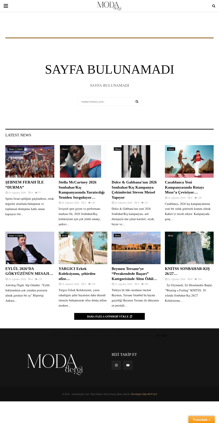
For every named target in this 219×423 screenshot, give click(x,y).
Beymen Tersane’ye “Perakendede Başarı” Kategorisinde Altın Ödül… (134, 274)
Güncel (65, 148)
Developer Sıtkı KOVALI (144, 394)
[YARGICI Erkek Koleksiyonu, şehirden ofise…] (83, 248)
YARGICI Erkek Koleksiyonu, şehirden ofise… (77, 274)
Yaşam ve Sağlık (16, 148)
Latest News (18, 135)
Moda (64, 235)
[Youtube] (128, 365)
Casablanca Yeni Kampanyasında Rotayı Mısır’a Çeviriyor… (184, 187)
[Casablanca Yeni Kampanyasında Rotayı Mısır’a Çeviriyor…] (189, 161)
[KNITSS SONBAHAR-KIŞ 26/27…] (189, 248)
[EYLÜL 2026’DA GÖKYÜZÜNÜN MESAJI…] (29, 248)
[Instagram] (116, 365)
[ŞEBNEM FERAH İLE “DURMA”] (29, 161)
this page (162, 335)
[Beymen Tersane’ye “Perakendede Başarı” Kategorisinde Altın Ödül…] (136, 248)
